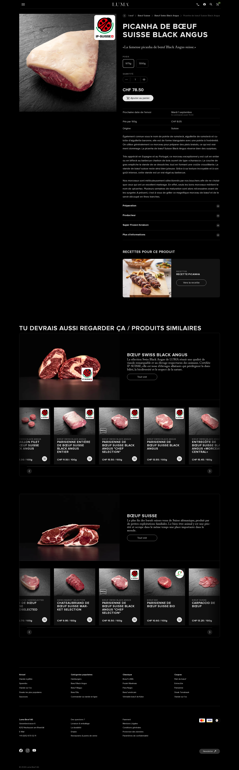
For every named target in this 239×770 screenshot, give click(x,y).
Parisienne (178, 688)
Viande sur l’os (25, 688)
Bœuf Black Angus (79, 683)
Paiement (127, 720)
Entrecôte (178, 683)
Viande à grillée (25, 679)
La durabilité (76, 728)
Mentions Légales (130, 724)
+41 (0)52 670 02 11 (27, 736)
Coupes (178, 675)
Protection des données (133, 732)
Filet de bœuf (180, 679)
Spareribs (23, 683)
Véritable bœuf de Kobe (133, 697)
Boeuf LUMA (128, 679)
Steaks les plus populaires (30, 692)
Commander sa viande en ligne (84, 697)
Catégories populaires (81, 675)
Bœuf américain (129, 692)
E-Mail (21, 732)
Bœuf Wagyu (76, 688)
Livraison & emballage (80, 724)
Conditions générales (132, 728)
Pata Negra (127, 688)
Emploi (74, 732)
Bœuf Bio (75, 692)
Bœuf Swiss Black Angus (166, 16)
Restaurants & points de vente (84, 736)
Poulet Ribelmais (130, 683)
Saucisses (23, 697)
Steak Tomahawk (181, 692)
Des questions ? (78, 720)
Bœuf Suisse (144, 16)
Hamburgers (76, 679)
